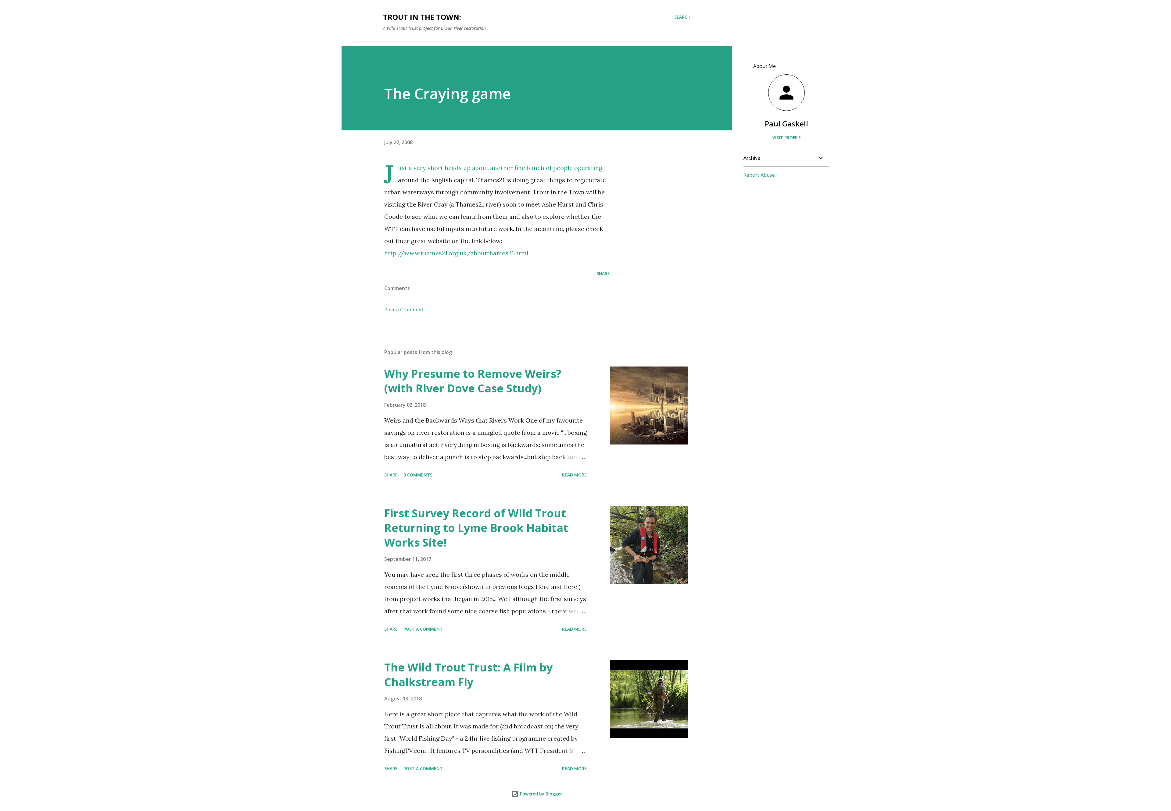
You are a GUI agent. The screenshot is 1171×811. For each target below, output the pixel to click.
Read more (574, 475)
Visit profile (786, 137)
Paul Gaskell (786, 124)
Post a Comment (404, 309)
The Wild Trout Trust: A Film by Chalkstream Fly (468, 674)
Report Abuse (759, 175)
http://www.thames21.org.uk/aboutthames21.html (456, 253)
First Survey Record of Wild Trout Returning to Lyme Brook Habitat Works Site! (476, 528)
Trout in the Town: (422, 17)
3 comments (417, 475)
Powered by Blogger (540, 794)
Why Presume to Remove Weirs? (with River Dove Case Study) (472, 381)
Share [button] (603, 273)
